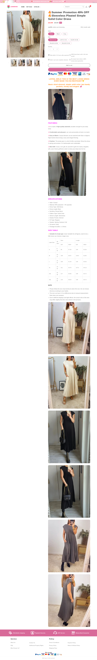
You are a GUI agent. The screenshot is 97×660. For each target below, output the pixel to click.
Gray (65, 33)
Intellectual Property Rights (36, 645)
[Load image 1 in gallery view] (14, 62)
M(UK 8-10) (53, 39)
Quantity (50, 46)
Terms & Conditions (54, 642)
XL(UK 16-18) (74, 39)
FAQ (12, 645)
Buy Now (69, 69)
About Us (13, 642)
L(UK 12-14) (63, 39)
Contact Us (32, 642)
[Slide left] (8, 63)
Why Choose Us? (15, 648)
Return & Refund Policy (74, 645)
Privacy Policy (52, 645)
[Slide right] (42, 63)
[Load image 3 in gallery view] (29, 62)
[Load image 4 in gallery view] (37, 62)
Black (58, 33)
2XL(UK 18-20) (54, 43)
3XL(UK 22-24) (66, 43)
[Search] (83, 6)
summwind (53, 658)
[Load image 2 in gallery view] (21, 62)
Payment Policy (72, 642)
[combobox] (74, 6)
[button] (37, 6)
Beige (51, 33)
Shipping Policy (53, 648)
